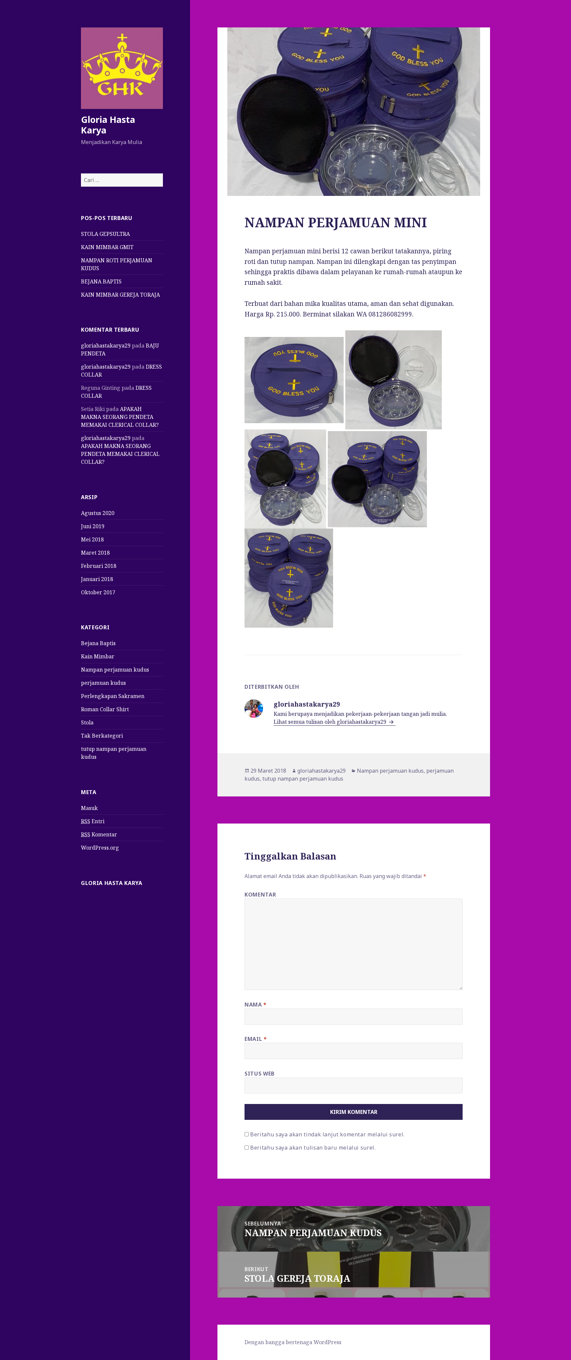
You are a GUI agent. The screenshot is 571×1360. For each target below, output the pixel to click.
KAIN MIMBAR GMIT (107, 247)
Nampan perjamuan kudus (115, 669)
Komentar (99, 834)
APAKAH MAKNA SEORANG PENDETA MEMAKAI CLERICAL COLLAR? (120, 416)
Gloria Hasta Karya (108, 124)
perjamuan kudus (103, 682)
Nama (256, 1004)
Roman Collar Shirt (105, 709)
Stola (87, 722)
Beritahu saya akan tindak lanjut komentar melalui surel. (327, 1134)
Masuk (89, 808)
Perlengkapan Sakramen (112, 696)
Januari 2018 (97, 579)
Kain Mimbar (97, 656)
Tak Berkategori (102, 735)
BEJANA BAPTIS (101, 281)
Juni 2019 (92, 526)
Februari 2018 (98, 566)
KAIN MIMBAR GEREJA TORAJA (120, 294)
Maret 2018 (95, 552)
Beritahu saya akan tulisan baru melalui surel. (312, 1147)
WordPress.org (100, 847)
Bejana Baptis (98, 643)
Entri (92, 821)
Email (256, 1039)
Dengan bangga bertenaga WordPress (293, 1342)
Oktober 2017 (98, 592)
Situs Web (260, 1073)
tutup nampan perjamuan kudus (302, 778)
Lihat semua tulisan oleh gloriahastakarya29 (331, 721)
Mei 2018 (92, 539)
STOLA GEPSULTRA (105, 234)
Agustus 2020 (97, 513)
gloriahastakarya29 (106, 345)
